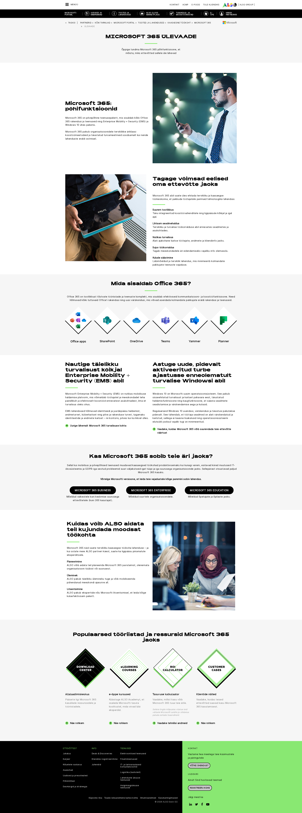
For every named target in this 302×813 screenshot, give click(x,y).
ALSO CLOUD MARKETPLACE (153, 14)
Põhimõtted (69, 781)
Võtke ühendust (199, 765)
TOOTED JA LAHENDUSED (124, 14)
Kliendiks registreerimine (105, 759)
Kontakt (174, 4)
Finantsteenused (128, 759)
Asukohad (68, 770)
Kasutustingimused (168, 798)
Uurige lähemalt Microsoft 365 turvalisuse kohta (98, 425)
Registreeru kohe (200, 788)
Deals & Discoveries (102, 754)
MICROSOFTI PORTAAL (70, 14)
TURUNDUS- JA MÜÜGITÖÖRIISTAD (184, 14)
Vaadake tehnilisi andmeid (172, 723)
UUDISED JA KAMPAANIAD (96, 14)
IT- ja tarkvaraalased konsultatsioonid (130, 766)
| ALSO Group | (246, 4)
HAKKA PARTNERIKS (231, 14)
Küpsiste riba (95, 798)
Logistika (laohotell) (130, 772)
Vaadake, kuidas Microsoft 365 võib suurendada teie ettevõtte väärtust (194, 431)
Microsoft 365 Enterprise (151, 490)
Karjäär (66, 759)
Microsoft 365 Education (209, 490)
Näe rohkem (77, 723)
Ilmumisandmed (148, 798)
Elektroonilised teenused (133, 754)
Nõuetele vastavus (72, 765)
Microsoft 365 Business (93, 490)
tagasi (72, 23)
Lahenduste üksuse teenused (130, 779)
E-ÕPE (212, 14)
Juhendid (96, 765)
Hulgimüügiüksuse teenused (129, 786)
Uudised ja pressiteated (75, 776)
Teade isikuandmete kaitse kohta (121, 798)
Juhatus (67, 754)
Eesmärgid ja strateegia (75, 787)
